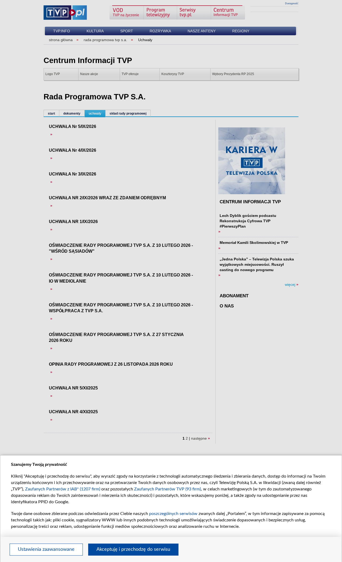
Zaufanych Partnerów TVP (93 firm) (167, 489)
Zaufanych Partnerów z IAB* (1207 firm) (62, 489)
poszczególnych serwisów (173, 514)
